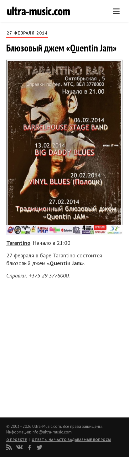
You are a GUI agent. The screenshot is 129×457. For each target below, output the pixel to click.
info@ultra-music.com (52, 432)
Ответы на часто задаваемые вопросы (71, 439)
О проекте (16, 439)
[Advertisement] (43, 346)
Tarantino (18, 242)
